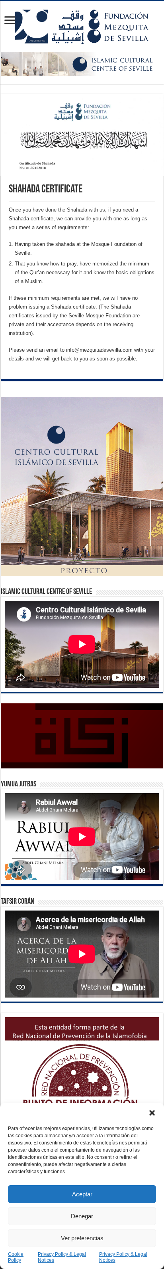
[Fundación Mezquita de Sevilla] (82, 25)
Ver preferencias (82, 1238)
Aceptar (82, 1194)
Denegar (82, 1216)
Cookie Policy (15, 1257)
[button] (152, 1113)
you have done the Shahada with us (64, 210)
